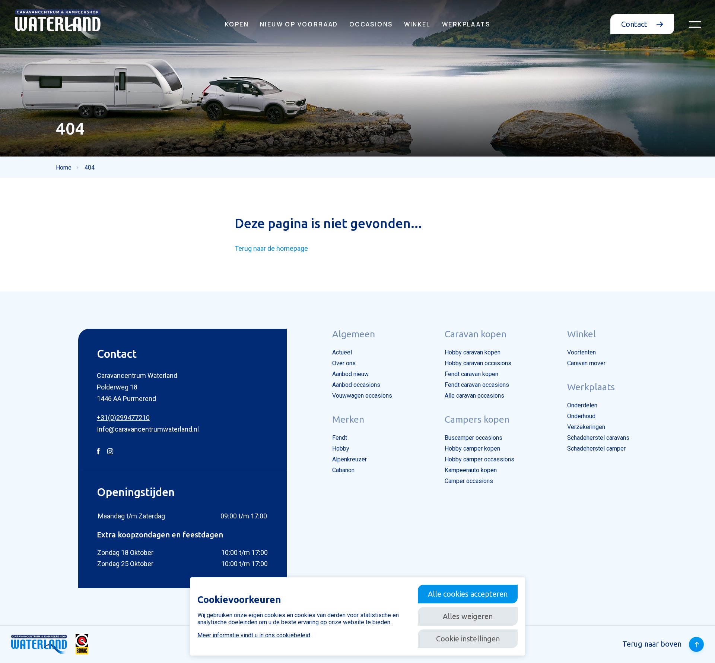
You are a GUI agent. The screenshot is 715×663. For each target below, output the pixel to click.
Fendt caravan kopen (471, 374)
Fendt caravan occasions (477, 384)
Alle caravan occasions (474, 395)
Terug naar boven (651, 644)
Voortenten (581, 352)
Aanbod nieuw (350, 374)
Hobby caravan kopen (472, 352)
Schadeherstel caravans (598, 437)
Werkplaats (466, 24)
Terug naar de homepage (271, 248)
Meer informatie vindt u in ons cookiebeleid (253, 635)
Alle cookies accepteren (468, 594)
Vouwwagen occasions (362, 395)
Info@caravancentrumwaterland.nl (148, 429)
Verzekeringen (586, 426)
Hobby (340, 448)
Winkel (417, 24)
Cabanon (343, 470)
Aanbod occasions (356, 384)
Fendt (339, 437)
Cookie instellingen (468, 638)
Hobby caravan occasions (478, 363)
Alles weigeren (468, 616)
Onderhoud (581, 416)
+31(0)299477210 (123, 418)
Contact (635, 24)
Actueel (342, 352)
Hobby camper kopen (472, 448)
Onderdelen (582, 405)
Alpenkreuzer (349, 459)
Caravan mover (586, 363)
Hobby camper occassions (479, 459)
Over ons (344, 363)
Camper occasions (469, 480)
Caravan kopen (475, 334)
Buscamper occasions (473, 437)
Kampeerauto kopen (471, 470)
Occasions (371, 24)
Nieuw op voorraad (299, 24)
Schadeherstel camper (596, 448)
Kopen (237, 24)
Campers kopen (477, 419)
